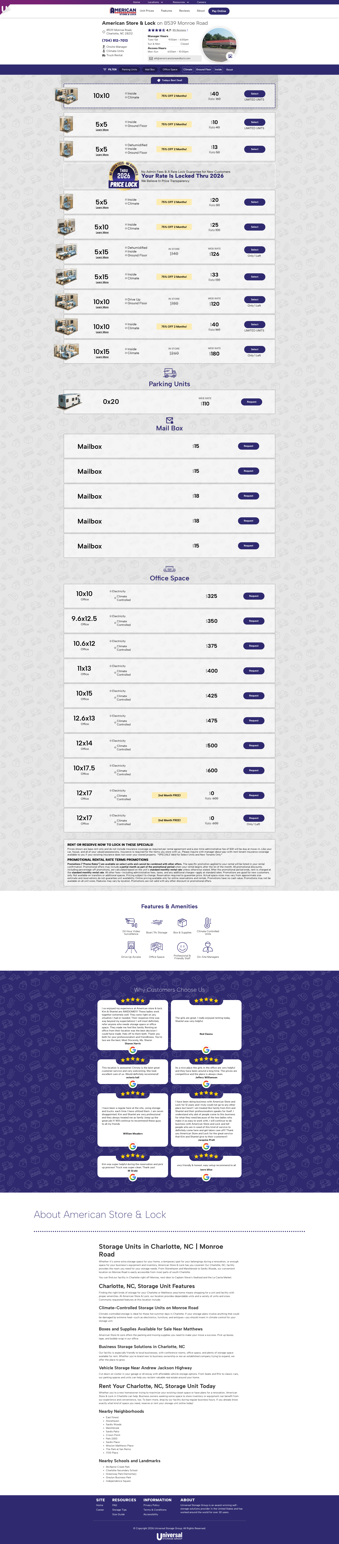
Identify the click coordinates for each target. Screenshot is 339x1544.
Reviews (184, 10)
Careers (201, 2)
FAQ (114, 1505)
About (201, 10)
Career (100, 1509)
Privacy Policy (151, 1505)
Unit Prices (147, 10)
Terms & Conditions (155, 1509)
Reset (229, 69)
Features (166, 10)
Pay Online (219, 11)
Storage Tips (119, 1509)
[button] (155, 2)
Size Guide (118, 1514)
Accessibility (151, 1514)
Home (136, 2)
